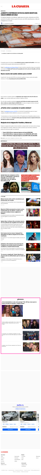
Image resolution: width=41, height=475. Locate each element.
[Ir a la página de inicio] (20, 6)
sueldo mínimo (7, 138)
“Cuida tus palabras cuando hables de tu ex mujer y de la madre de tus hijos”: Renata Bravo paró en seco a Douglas (11, 323)
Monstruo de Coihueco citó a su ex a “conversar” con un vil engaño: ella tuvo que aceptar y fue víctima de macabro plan (10, 177)
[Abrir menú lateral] (2, 6)
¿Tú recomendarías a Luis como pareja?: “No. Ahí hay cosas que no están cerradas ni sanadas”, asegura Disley (19, 302)
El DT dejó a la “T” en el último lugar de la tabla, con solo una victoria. (13, 238)
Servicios (3, 11)
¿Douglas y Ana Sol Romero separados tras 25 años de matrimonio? (11, 346)
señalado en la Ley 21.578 (11, 111)
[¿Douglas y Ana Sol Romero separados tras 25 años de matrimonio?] (31, 347)
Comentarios (9, 50)
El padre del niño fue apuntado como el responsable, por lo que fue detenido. (13, 202)
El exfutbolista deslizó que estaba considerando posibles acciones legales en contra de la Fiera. (12, 216)
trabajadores (13, 138)
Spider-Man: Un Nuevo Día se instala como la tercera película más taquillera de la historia (12, 222)
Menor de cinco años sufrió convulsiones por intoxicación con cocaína (12, 199)
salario (21, 138)
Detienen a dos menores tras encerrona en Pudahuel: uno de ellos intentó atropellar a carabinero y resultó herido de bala (12, 245)
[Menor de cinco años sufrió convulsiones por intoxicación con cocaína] (33, 202)
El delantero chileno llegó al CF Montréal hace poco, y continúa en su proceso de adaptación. (11, 259)
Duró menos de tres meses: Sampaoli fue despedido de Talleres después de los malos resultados (12, 234)
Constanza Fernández (9, 23)
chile (16, 138)
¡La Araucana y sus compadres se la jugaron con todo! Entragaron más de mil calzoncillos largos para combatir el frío (12, 334)
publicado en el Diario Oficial (11, 67)
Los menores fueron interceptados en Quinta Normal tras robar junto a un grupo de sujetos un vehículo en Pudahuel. (13, 249)
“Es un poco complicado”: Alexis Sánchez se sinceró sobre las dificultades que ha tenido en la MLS (13, 256)
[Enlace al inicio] (20, 300)
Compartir (3, 50)
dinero (18, 138)
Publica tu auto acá (20, 408)
